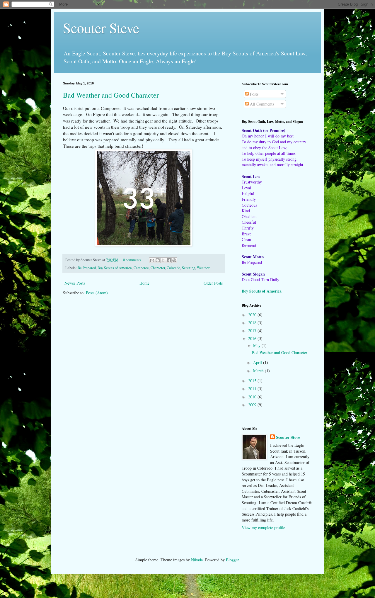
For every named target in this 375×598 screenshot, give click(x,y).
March (259, 370)
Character (158, 267)
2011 (253, 388)
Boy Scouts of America (115, 267)
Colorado (173, 267)
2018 (253, 322)
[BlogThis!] (158, 260)
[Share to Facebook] (169, 260)
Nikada (197, 560)
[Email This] (152, 260)
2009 (253, 404)
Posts (253, 94)
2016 (253, 338)
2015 (253, 380)
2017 (253, 330)
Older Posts (213, 283)
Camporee (141, 267)
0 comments (132, 259)
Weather (203, 267)
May (257, 345)
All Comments (261, 104)
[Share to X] (163, 260)
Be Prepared (87, 267)
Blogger (232, 560)
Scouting (188, 267)
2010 (253, 397)
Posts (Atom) (97, 292)
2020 (253, 314)
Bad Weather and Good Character (111, 95)
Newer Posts (74, 283)
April (258, 362)
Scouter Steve (101, 27)
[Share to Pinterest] (174, 260)
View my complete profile (263, 527)
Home (144, 283)
